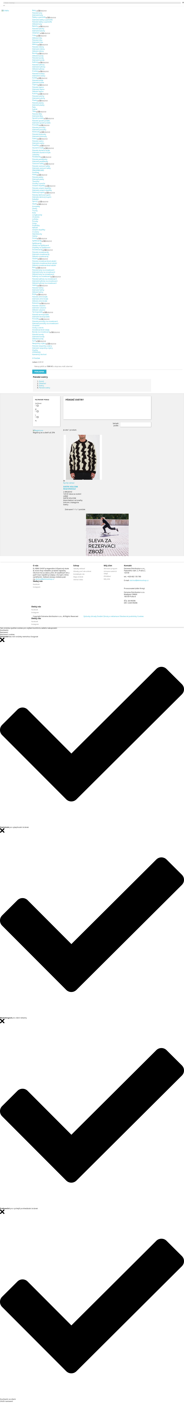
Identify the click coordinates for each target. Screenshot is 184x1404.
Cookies (140, 616)
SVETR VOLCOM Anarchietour (70, 487)
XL (36, 421)
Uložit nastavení (6, 1401)
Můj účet (107, 579)
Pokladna (39, 372)
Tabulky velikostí (79, 569)
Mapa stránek (78, 577)
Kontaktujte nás (79, 574)
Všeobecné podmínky (128, 616)
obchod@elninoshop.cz (44, 579)
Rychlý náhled (68, 483)
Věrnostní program (110, 569)
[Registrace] (38, 430)
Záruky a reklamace (111, 616)
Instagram (36, 587)
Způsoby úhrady (90, 616)
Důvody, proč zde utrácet (82, 571)
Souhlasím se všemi (8, 1399)
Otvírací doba (78, 580)
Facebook (36, 584)
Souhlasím (4, 630)
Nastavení (4, 632)
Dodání (100, 616)
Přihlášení (107, 576)
